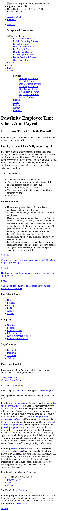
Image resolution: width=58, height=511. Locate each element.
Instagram (11, 353)
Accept (4, 508)
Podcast (10, 68)
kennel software (18, 448)
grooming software (20, 403)
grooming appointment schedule (16, 427)
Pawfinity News (14, 330)
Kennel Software (21, 44)
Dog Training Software (24, 52)
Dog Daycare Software (24, 46)
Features (11, 302)
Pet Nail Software (27, 97)
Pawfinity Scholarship (17, 338)
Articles (10, 310)
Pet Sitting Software (22, 49)
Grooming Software (28, 78)
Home (10, 300)
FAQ (9, 308)
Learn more (24, 490)
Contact (10, 70)
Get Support (47, 390)
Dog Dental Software (29, 94)
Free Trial (11, 19)
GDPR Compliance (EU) (19, 336)
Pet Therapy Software (23, 54)
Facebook (11, 350)
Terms (10, 482)
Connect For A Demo (11, 380)
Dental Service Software (24, 57)
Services (11, 24)
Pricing (10, 62)
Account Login (14, 16)
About (10, 65)
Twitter (10, 358)
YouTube (11, 355)
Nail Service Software (23, 60)
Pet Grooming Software (24, 38)
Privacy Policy (14, 333)
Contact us (18, 390)
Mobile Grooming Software (26, 41)
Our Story (12, 325)
